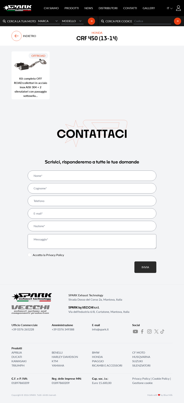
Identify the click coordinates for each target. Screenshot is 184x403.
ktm (55, 361)
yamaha (58, 365)
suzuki (137, 361)
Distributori (108, 8)
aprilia (17, 352)
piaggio (98, 361)
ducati (17, 357)
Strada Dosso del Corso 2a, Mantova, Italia (95, 299)
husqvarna (141, 357)
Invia (145, 267)
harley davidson (65, 357)
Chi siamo (51, 8)
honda (97, 357)
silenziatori (141, 365)
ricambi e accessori (107, 365)
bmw (96, 352)
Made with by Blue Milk (159, 395)
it (168, 8)
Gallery (149, 8)
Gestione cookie (142, 383)
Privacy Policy (55, 255)
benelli (57, 352)
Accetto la (48, 255)
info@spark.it (100, 329)
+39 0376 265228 (23, 329)
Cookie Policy (160, 378)
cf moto (138, 352)
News (88, 8)
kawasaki (19, 361)
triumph (18, 365)
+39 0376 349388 (63, 329)
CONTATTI (130, 8)
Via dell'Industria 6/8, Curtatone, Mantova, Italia (98, 312)
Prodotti (72, 8)
